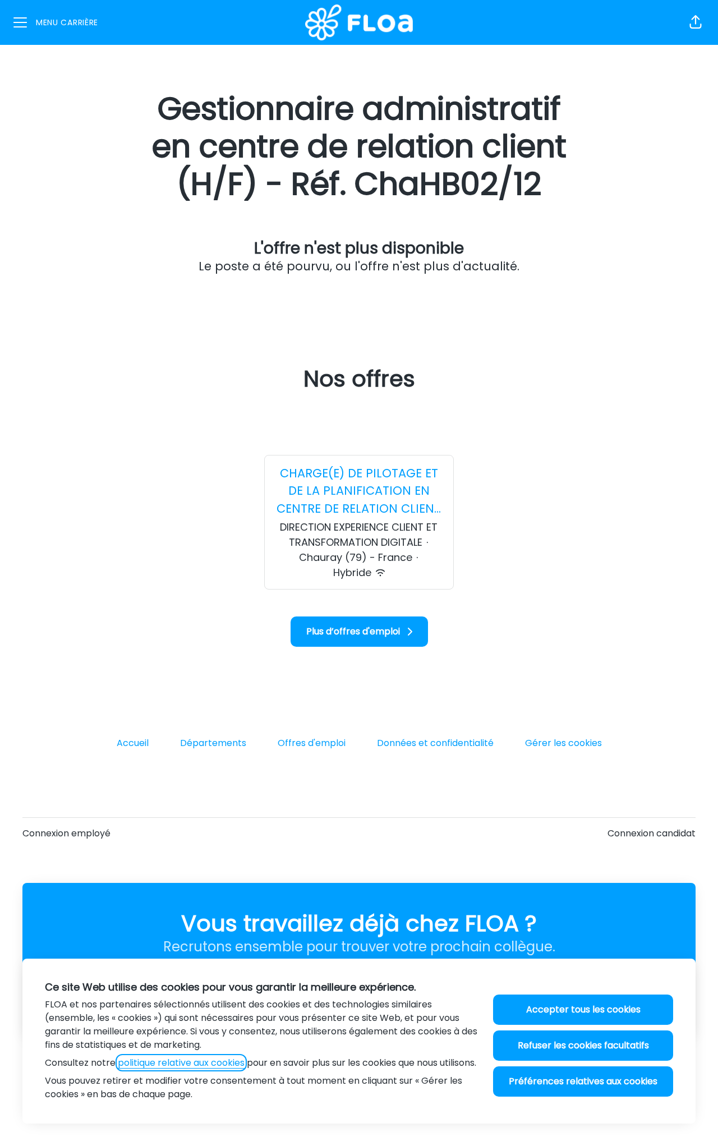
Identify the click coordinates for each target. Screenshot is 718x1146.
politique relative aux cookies (181, 1062)
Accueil (133, 743)
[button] (695, 22)
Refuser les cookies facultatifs (583, 1045)
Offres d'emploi (312, 743)
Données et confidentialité (435, 743)
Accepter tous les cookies (583, 1009)
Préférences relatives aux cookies (583, 1081)
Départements (213, 743)
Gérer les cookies (563, 743)
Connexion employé (66, 833)
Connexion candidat (651, 833)
